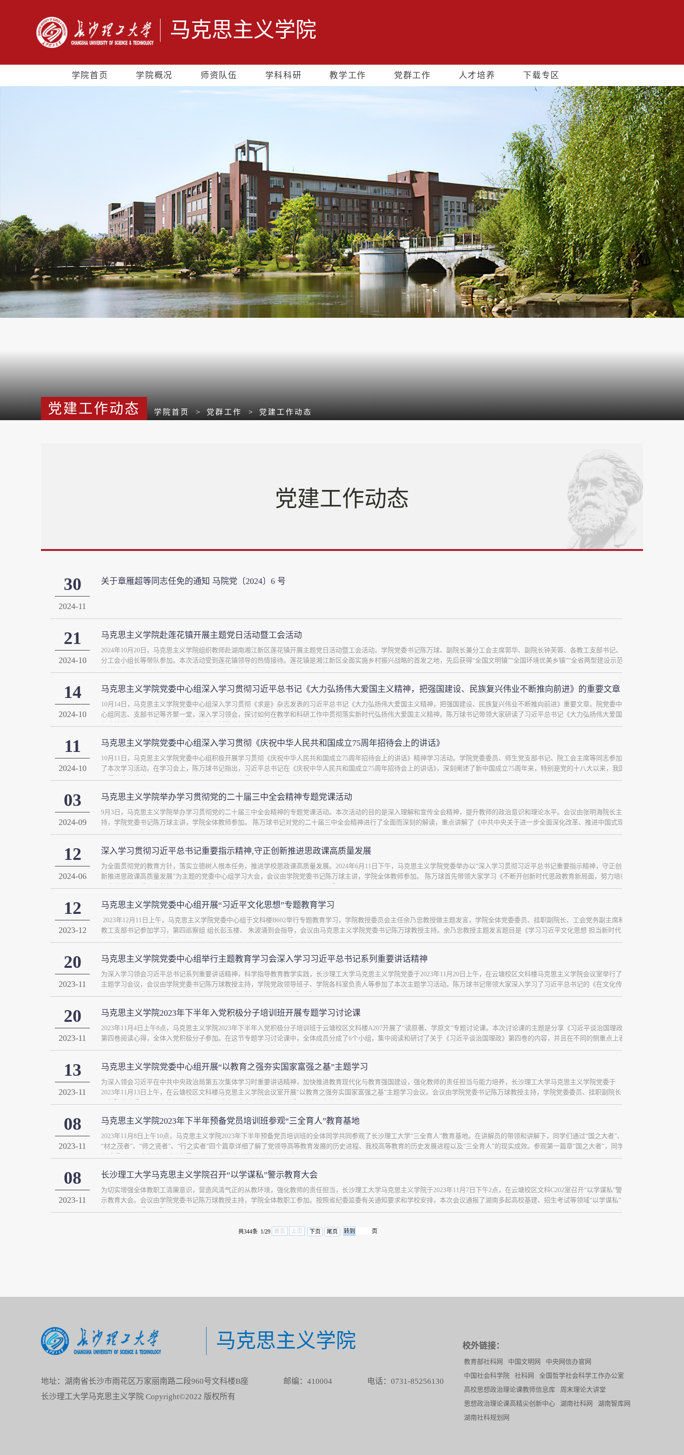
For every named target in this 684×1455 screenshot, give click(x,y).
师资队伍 (219, 75)
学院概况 (154, 75)
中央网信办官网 (568, 1361)
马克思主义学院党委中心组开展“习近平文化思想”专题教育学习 (218, 905)
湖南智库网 (614, 1403)
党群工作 (412, 75)
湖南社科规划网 (487, 1417)
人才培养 (477, 75)
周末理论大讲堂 (583, 1389)
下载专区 (541, 75)
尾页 (332, 1231)
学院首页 (90, 75)
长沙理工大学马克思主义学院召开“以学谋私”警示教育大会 (209, 1175)
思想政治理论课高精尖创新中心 (509, 1403)
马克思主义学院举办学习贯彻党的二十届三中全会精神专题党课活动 (226, 797)
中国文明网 (524, 1361)
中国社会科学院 (487, 1375)
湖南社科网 (576, 1403)
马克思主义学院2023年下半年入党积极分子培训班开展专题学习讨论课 (231, 1013)
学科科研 (283, 75)
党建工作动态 (285, 412)
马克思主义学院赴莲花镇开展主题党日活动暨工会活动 (201, 635)
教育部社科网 (483, 1361)
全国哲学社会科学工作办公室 (581, 1375)
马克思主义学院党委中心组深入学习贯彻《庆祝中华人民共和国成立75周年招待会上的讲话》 (272, 743)
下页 (315, 1231)
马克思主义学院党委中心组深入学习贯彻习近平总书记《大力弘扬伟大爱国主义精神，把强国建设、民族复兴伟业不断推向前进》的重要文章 (360, 689)
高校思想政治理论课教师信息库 (509, 1389)
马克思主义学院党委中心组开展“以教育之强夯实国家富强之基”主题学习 (234, 1067)
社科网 (524, 1375)
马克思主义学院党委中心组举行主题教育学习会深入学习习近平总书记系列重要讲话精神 (264, 959)
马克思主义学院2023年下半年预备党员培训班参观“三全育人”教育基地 (230, 1121)
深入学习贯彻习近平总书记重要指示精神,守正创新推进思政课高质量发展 (236, 851)
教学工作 (347, 75)
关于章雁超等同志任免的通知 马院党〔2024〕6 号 (193, 581)
